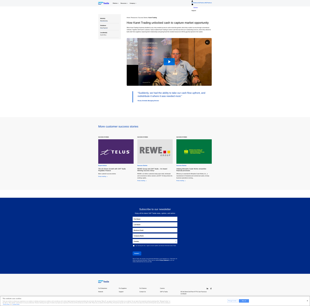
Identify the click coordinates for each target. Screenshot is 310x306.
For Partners (143, 288)
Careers (162, 288)
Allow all (244, 300)
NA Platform (201, 2)
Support (194, 10)
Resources (134, 17)
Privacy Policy (6, 304)
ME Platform (208, 2)
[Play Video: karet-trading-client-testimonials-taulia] (169, 61)
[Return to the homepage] (102, 281)
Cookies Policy (15, 304)
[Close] (307, 301)
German (196, 7)
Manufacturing (104, 20)
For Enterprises (102, 288)
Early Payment (104, 27)
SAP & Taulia (164, 291)
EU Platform (195, 2)
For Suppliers (123, 288)
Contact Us (142, 291)
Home (128, 17)
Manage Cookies (232, 300)
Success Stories (143, 17)
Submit (136, 253)
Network (100, 291)
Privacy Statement (164, 260)
